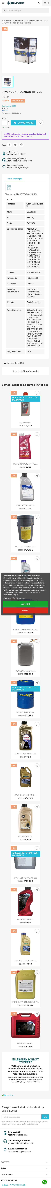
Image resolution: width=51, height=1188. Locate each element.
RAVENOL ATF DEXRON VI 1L (25, 961)
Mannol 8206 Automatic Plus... (25, 464)
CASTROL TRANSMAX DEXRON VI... (25, 1002)
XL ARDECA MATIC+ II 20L (25, 671)
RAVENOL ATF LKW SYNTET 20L (25, 629)
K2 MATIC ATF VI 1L (25, 836)
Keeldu (25, 610)
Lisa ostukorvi (23, 122)
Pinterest (21, 144)
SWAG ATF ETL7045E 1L (25, 505)
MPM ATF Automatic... (25, 919)
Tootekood (10, 194)
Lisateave (7, 598)
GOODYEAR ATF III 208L (25, 712)
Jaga (9, 144)
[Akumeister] (25, 1095)
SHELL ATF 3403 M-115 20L (25, 547)
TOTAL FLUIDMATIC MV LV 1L (26, 754)
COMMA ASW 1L (25, 422)
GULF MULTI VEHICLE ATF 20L (25, 878)
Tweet (15, 144)
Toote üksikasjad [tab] (14, 178)
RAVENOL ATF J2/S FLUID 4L (25, 795)
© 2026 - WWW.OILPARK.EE (13, 1185)
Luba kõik (25, 604)
